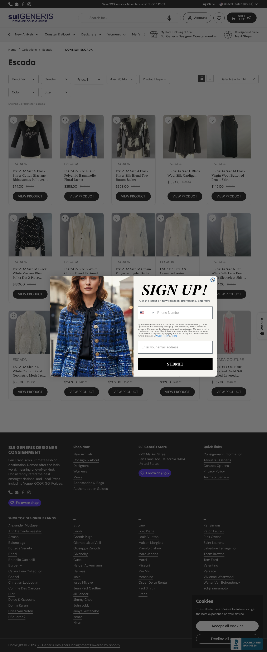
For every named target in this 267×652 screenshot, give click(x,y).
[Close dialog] (213, 280)
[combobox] (146, 313)
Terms (174, 336)
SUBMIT (175, 364)
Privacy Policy (162, 336)
